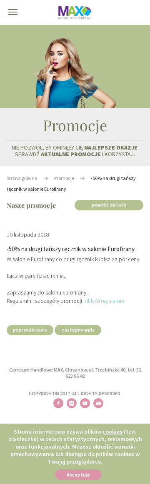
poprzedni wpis (30, 330)
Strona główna (22, 178)
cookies (112, 431)
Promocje (64, 178)
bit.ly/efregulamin (103, 300)
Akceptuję (78, 475)
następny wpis (78, 330)
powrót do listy (109, 205)
